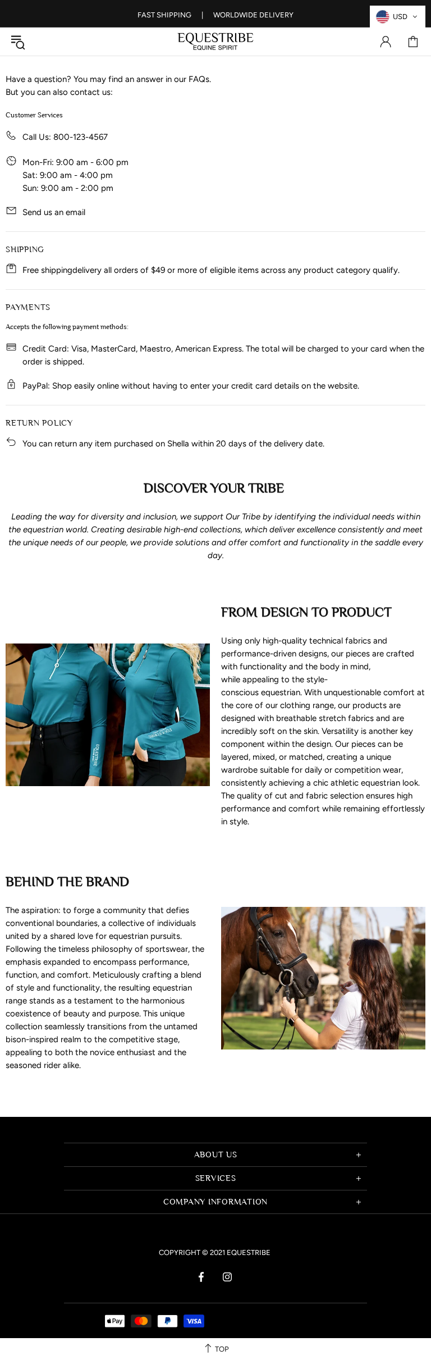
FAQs (199, 79)
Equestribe (215, 41)
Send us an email (53, 212)
